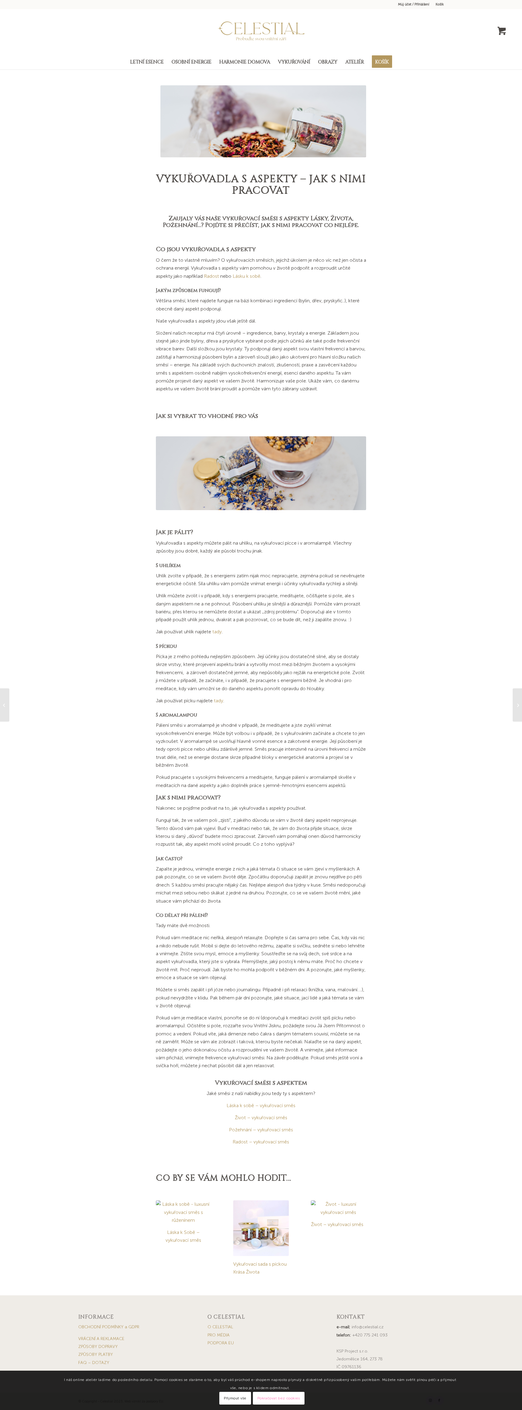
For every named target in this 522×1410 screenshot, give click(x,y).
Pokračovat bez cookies (278, 1398)
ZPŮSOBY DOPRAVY (98, 1346)
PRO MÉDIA (219, 1335)
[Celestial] (261, 31)
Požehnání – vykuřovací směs (261, 1130)
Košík (440, 4)
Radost (211, 276)
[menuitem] (414, 4)
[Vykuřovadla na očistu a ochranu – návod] (4, 705)
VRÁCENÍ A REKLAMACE (101, 1338)
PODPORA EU (221, 1343)
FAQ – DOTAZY (93, 1362)
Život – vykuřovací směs (261, 1117)
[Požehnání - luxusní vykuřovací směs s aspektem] (261, 473)
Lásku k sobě (246, 276)
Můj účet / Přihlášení (413, 4)
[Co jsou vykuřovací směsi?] (517, 705)
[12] (261, 1228)
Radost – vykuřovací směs (261, 1142)
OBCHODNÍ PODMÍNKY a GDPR (108, 1327)
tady (217, 631)
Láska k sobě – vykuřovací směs (261, 1105)
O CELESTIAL (220, 1327)
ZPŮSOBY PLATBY (95, 1354)
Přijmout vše (235, 1398)
